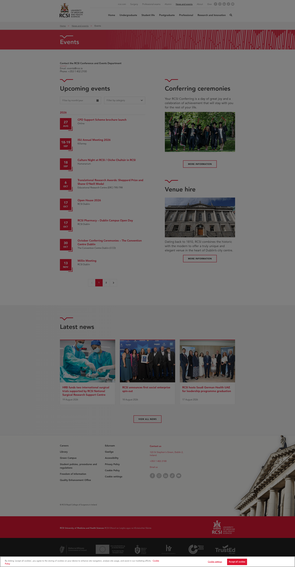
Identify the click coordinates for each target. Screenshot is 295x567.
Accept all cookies (237, 562)
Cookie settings (215, 562)
